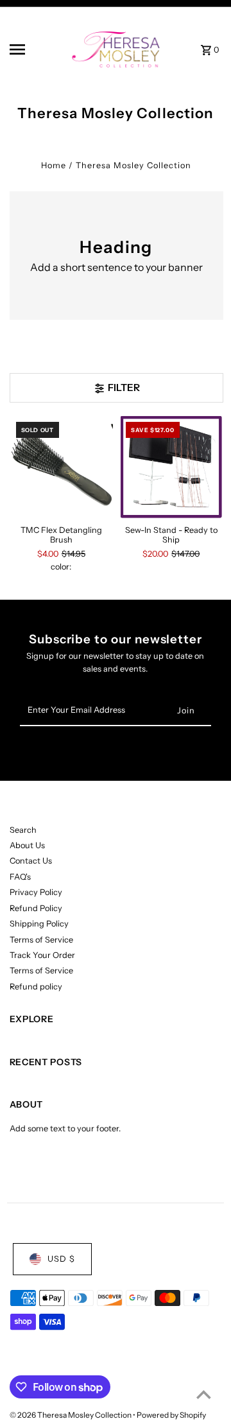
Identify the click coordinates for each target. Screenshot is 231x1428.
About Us (27, 845)
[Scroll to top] (203, 1394)
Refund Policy (36, 908)
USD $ (61, 1259)
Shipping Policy (39, 923)
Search (23, 830)
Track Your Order (42, 955)
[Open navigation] (35, 49)
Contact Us (31, 861)
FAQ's (20, 877)
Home (53, 165)
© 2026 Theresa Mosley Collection (71, 1415)
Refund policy (36, 986)
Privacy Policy (36, 892)
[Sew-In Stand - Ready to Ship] (171, 467)
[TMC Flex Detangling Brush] (62, 467)
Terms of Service (41, 940)
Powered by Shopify (171, 1415)
